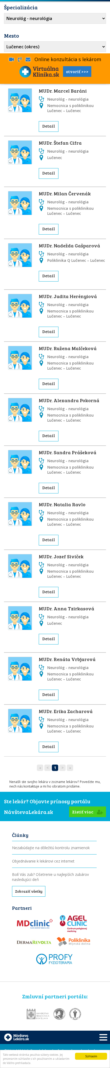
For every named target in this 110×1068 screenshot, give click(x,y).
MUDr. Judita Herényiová (68, 296)
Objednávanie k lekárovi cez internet (43, 861)
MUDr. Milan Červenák (65, 193)
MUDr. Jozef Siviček (61, 556)
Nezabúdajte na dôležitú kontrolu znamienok (51, 847)
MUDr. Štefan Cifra (60, 143)
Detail (48, 126)
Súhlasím (91, 1056)
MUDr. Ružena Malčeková (68, 348)
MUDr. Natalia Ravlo (62, 504)
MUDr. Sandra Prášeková (67, 452)
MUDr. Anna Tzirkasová (66, 608)
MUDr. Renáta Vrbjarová (67, 659)
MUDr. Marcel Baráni (63, 91)
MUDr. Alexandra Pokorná (69, 400)
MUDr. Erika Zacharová (66, 711)
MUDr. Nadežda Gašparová (69, 245)
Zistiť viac (83, 811)
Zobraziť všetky (28, 891)
